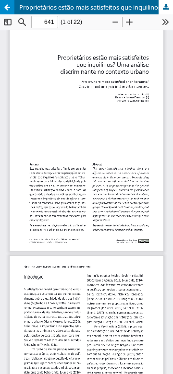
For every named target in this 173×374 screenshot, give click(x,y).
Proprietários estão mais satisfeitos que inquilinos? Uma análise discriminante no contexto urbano (96, 7)
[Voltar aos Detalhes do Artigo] (7, 7)
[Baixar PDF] (166, 7)
